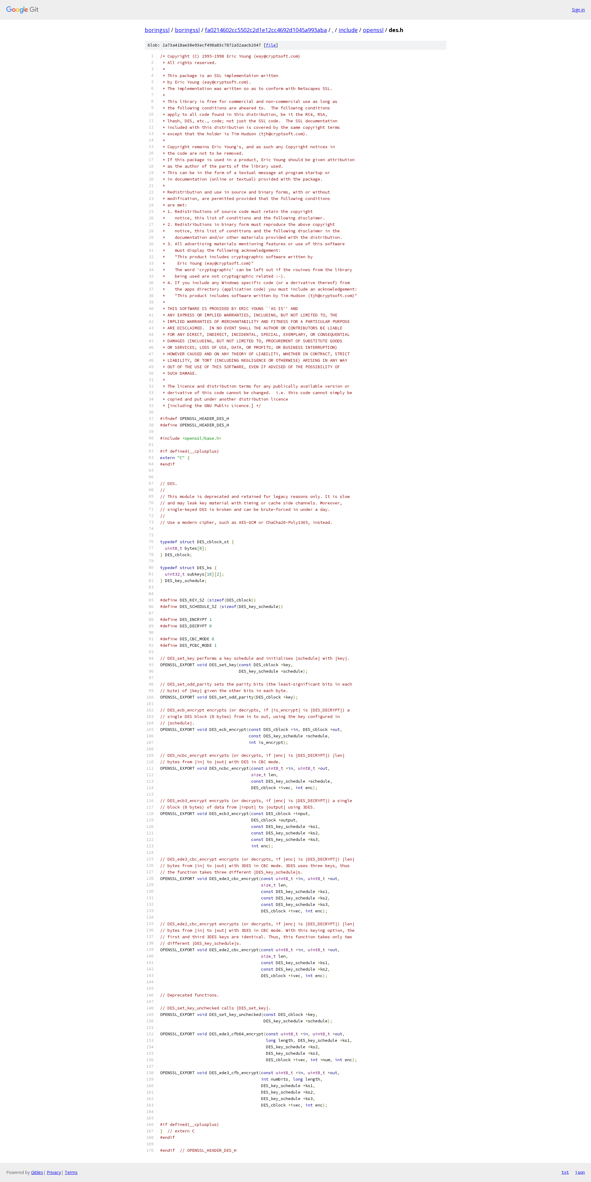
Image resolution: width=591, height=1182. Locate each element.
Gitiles (37, 1172)
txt (565, 1172)
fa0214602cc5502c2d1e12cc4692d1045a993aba (266, 30)
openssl (373, 30)
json (580, 1172)
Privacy (54, 1172)
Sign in (578, 10)
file (271, 45)
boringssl (157, 30)
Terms (71, 1172)
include (348, 30)
